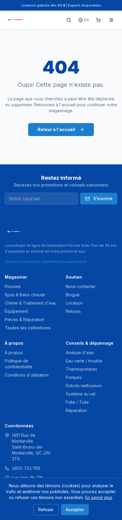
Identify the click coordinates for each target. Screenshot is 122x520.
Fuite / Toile (77, 402)
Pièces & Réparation (24, 319)
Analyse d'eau (80, 352)
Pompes (74, 377)
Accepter (75, 509)
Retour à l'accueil (56, 129)
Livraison (74, 302)
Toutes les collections (28, 327)
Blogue (73, 294)
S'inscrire (103, 198)
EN (86, 20)
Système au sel (80, 393)
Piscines (13, 286)
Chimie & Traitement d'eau (30, 302)
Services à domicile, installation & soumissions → (48, 261)
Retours (73, 311)
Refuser (46, 509)
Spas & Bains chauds (25, 294)
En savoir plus (98, 497)
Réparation (76, 410)
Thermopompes (81, 369)
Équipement (16, 311)
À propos (14, 352)
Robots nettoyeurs (84, 385)
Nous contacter (81, 286)
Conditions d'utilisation (27, 374)
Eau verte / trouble (84, 360)
